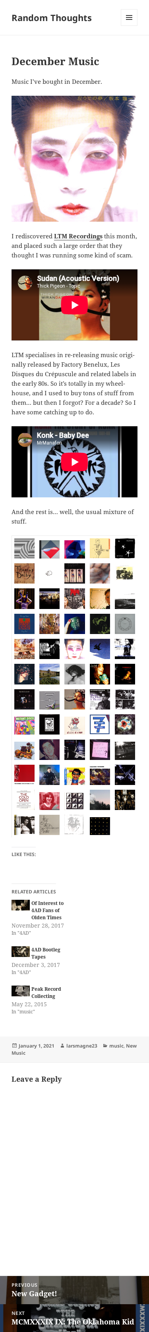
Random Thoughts (52, 17)
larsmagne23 (81, 1045)
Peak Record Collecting (46, 992)
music (116, 1045)
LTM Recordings (78, 236)
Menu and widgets (129, 25)
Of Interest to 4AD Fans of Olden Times (47, 910)
